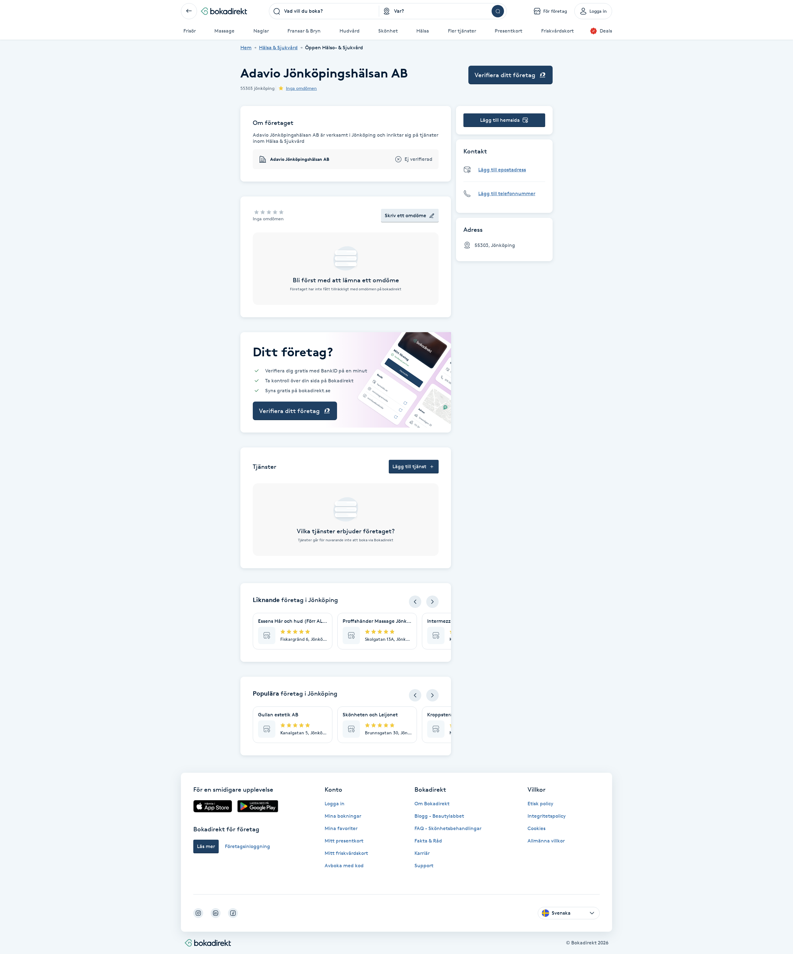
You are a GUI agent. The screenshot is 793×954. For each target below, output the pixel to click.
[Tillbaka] (189, 11)
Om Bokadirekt (431, 804)
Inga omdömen (301, 88)
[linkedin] (216, 913)
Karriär (422, 853)
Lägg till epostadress (502, 170)
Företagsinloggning (247, 846)
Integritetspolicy (547, 816)
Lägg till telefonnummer (506, 193)
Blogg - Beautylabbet (439, 816)
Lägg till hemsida (500, 120)
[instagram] (198, 913)
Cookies (536, 828)
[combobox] (324, 11)
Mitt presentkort (344, 841)
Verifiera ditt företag (505, 75)
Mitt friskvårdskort (346, 853)
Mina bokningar (343, 816)
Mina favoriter (341, 828)
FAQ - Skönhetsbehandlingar (447, 828)
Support (423, 865)
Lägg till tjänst (409, 466)
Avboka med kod (344, 865)
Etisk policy (540, 804)
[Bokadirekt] (224, 11)
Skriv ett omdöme (405, 215)
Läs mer (206, 846)
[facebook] (233, 913)
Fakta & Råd (428, 841)
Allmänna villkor (546, 841)
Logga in (334, 804)
